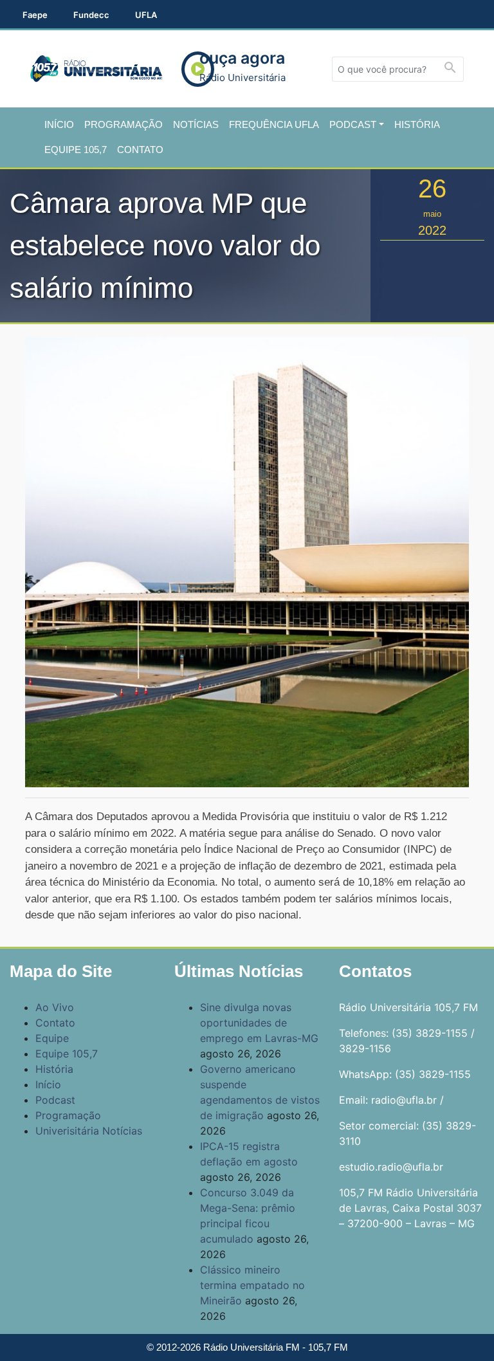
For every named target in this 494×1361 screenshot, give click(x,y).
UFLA (146, 15)
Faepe (35, 15)
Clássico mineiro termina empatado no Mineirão (252, 1285)
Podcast (352, 124)
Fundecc (91, 15)
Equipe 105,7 (75, 149)
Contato (140, 149)
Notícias (196, 124)
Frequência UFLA (274, 124)
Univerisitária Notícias (88, 1130)
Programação (123, 124)
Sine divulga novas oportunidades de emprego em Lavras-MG (259, 1023)
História (417, 124)
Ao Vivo (54, 1007)
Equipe (52, 1038)
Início (59, 124)
